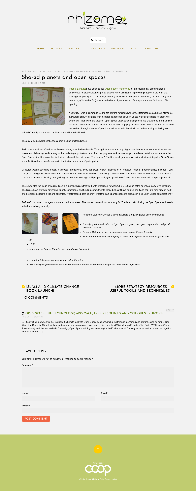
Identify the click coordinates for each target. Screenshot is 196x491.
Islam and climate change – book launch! (52, 289)
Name (25, 393)
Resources (118, 49)
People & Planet (85, 71)
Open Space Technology (117, 89)
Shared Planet (103, 71)
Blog (134, 49)
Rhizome (26, 71)
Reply (170, 310)
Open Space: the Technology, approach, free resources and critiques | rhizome (94, 313)
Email (104, 393)
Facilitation (39, 71)
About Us (56, 49)
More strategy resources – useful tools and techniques (141, 289)
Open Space (69, 71)
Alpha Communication (108, 479)
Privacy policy (98, 463)
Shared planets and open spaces (64, 77)
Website (26, 406)
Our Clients (97, 49)
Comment (27, 365)
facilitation (55, 71)
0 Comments (120, 71)
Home (40, 49)
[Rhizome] (98, 30)
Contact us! (151, 49)
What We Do (76, 49)
